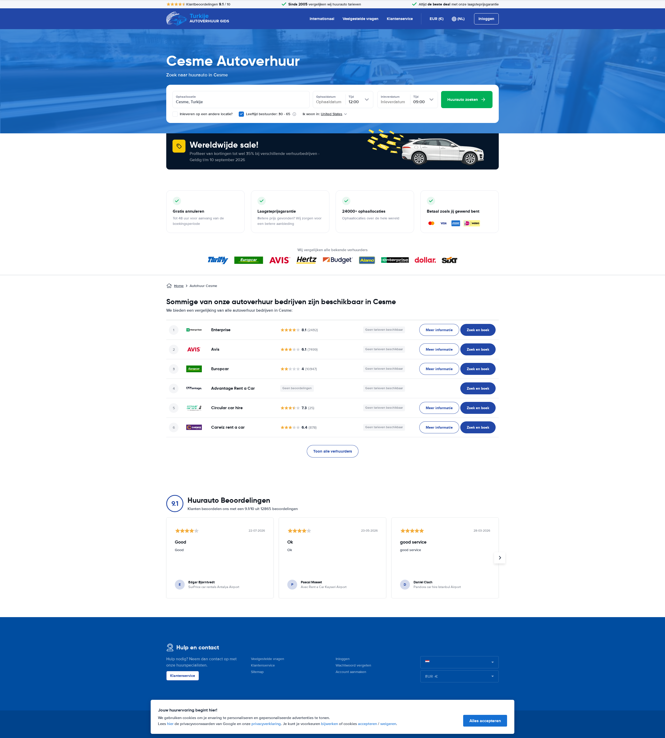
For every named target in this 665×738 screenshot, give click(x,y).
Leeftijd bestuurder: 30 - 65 (268, 114)
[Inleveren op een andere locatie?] (175, 114)
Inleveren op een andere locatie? (205, 114)
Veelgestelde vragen (360, 19)
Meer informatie (439, 329)
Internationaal (322, 19)
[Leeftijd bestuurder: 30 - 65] (241, 114)
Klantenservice (400, 19)
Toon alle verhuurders (332, 451)
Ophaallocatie (186, 96)
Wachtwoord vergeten (353, 665)
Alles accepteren (485, 721)
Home (179, 286)
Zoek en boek (478, 329)
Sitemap (257, 672)
